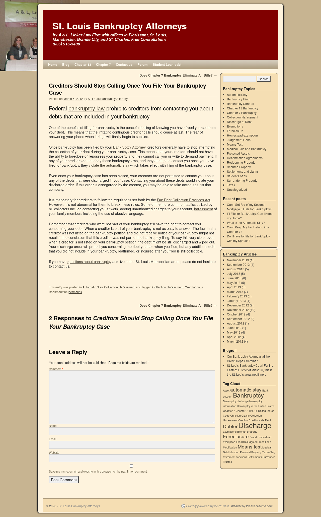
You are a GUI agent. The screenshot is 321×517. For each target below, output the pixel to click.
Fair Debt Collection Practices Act (183, 199)
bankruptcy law (86, 108)
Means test (250, 446)
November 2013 (238, 260)
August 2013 (235, 269)
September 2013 (238, 264)
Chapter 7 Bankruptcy (242, 112)
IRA (238, 442)
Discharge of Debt (239, 121)
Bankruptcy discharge (236, 401)
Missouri (234, 452)
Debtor (230, 426)
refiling (271, 452)
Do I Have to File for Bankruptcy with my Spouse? (248, 238)
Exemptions (235, 126)
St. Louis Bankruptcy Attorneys (120, 25)
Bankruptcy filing (238, 99)
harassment (203, 208)
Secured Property (239, 167)
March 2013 (235, 291)
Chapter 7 (103, 64)
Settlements (255, 457)
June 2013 (234, 278)
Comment (56, 369)
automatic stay (246, 389)
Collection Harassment (119, 287)
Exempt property (247, 431)
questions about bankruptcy (89, 261)
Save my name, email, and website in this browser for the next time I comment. (98, 471)
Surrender (269, 457)
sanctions (241, 457)
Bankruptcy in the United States (255, 406)
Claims (246, 415)
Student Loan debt (167, 64)
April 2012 (234, 337)
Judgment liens (255, 442)
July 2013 (233, 273)
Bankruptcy (248, 395)
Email (52, 439)
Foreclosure (235, 130)
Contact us (124, 64)
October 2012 (236, 314)
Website (54, 452)
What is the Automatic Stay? (246, 222)
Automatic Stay (93, 287)
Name (52, 426)
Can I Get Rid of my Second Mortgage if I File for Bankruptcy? (249, 206)
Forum (142, 64)
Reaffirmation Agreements (245, 158)
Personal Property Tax (253, 452)
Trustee (227, 462)
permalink (75, 292)
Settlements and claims (243, 171)
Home (52, 64)
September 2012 (238, 318)
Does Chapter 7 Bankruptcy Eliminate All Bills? (178, 75)
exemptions (229, 431)
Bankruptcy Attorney (129, 147)
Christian (235, 415)
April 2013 (234, 287)
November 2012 (238, 309)
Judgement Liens (239, 140)
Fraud (253, 437)
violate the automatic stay (109, 165)
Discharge (254, 425)
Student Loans (237, 176)
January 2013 (236, 300)
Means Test (235, 144)
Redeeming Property (241, 162)
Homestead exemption (242, 135)
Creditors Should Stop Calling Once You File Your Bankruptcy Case (127, 89)
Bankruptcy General (240, 103)
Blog (65, 64)
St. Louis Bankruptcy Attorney (108, 98)
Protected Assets (238, 153)
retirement (229, 457)
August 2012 (235, 323)
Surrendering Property (242, 180)
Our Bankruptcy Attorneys (244, 356)
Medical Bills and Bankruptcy (246, 149)
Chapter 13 (82, 64)
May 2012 (233, 332)
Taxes (231, 185)
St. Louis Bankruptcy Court (245, 365)
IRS (243, 442)
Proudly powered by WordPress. (208, 506)
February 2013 (237, 296)
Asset (226, 390)
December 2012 (238, 305)
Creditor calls (194, 287)
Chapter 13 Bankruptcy (242, 108)
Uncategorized (237, 189)
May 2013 (233, 282)
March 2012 (235, 341)
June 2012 (234, 328)
